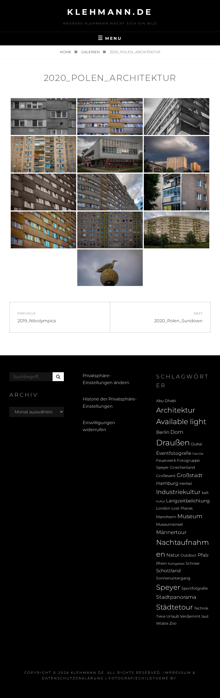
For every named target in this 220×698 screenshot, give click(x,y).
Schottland (168, 570)
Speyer (168, 587)
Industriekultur (178, 492)
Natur (172, 555)
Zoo (173, 623)
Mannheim (166, 516)
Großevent (166, 475)
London (163, 508)
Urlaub (172, 616)
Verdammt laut (194, 616)
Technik (201, 608)
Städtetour (174, 607)
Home (66, 52)
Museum (189, 516)
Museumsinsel (169, 524)
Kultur (160, 501)
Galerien (91, 52)
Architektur (175, 410)
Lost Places (182, 508)
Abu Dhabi (166, 400)
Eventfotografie (173, 453)
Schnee (192, 563)
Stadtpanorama (176, 597)
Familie (197, 454)
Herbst (185, 483)
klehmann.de (110, 12)
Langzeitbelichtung (188, 500)
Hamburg (167, 483)
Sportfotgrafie (194, 588)
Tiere (160, 616)
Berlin (162, 432)
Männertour (171, 532)
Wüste (162, 623)
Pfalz (203, 555)
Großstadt (190, 475)
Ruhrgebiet (176, 563)
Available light (181, 421)
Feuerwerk (166, 460)
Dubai (196, 444)
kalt (205, 492)
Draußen (173, 442)
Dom (176, 432)
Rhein (161, 563)
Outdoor (189, 555)
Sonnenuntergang (173, 578)
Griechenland (182, 467)
